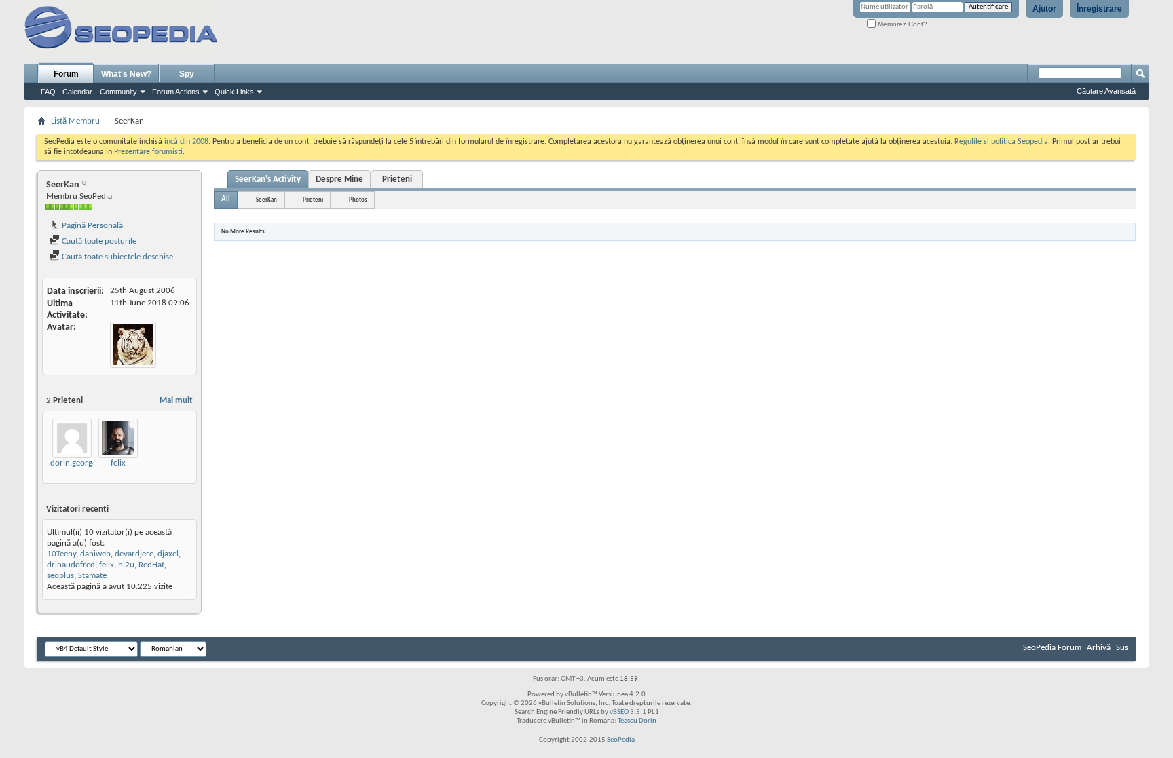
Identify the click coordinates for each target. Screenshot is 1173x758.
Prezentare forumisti (148, 152)
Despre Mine (339, 179)
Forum (66, 74)
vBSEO (619, 712)
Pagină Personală (91, 225)
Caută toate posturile (98, 241)
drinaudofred (71, 565)
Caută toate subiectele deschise (116, 256)
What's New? (126, 74)
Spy (186, 74)
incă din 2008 (186, 142)
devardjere (134, 554)
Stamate (92, 575)
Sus (1122, 647)
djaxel (168, 554)
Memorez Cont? (901, 24)
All (225, 199)
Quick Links (234, 92)
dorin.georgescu (79, 463)
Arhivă (1099, 647)
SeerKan (266, 200)
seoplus (60, 575)
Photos (358, 200)
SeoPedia (621, 740)
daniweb (95, 554)
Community (118, 92)
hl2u (126, 565)
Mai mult (176, 400)
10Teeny (61, 554)
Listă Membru (75, 121)
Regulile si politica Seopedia (1001, 142)
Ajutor (1044, 9)
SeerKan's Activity (268, 179)
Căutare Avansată (1106, 91)
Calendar (77, 92)
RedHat (151, 565)
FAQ (48, 92)
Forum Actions (176, 92)
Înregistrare (1099, 9)
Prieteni (397, 179)
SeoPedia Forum (1052, 647)
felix (118, 463)
